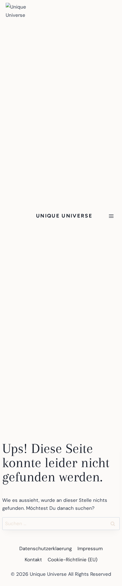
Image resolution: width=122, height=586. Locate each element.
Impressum (90, 548)
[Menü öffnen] (111, 216)
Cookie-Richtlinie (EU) (72, 559)
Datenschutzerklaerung (45, 548)
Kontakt (33, 559)
